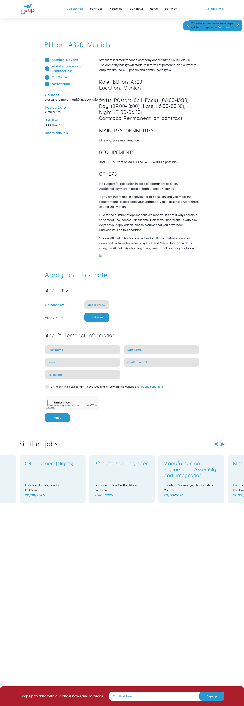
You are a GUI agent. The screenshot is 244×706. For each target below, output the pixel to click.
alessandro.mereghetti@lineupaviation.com (76, 99)
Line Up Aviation (27, 9)
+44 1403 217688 (214, 9)
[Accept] (237, 25)
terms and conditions (150, 386)
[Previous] (215, 444)
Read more (224, 27)
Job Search (75, 9)
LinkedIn (97, 317)
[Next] (222, 444)
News (154, 9)
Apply (57, 417)
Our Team (136, 9)
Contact (171, 9)
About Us (116, 9)
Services (96, 9)
